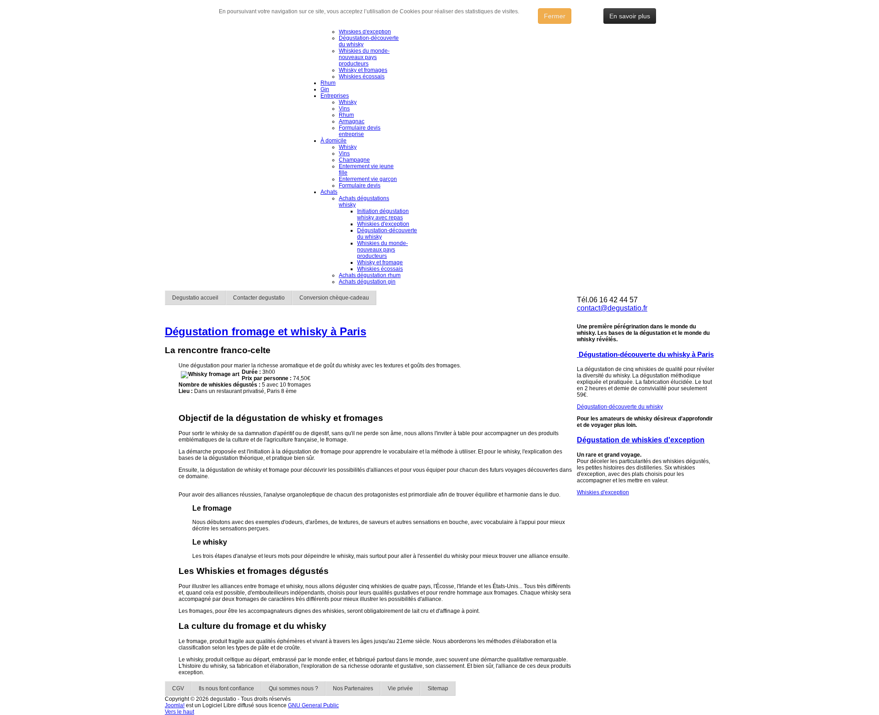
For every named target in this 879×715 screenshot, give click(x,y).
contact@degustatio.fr (612, 308)
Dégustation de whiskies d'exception (641, 440)
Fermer (554, 16)
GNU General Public (313, 705)
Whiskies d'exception (603, 492)
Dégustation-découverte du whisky (620, 407)
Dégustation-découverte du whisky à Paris (645, 354)
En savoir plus (629, 16)
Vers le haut (179, 712)
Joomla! (174, 705)
